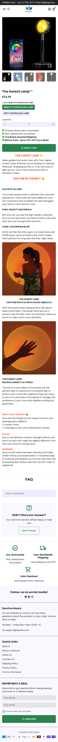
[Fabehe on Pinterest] (29, 596)
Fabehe (36, 732)
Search (6, 646)
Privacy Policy (9, 667)
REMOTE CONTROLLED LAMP (18, 107)
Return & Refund (10, 650)
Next (53, 43)
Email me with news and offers (18, 711)
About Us (7, 654)
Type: (17, 102)
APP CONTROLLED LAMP (16, 113)
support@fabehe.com (15, 630)
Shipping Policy (10, 663)
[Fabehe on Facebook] (26, 596)
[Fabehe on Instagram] (32, 596)
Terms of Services (11, 672)
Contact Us (8, 659)
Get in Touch (29, 530)
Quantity (6, 119)
